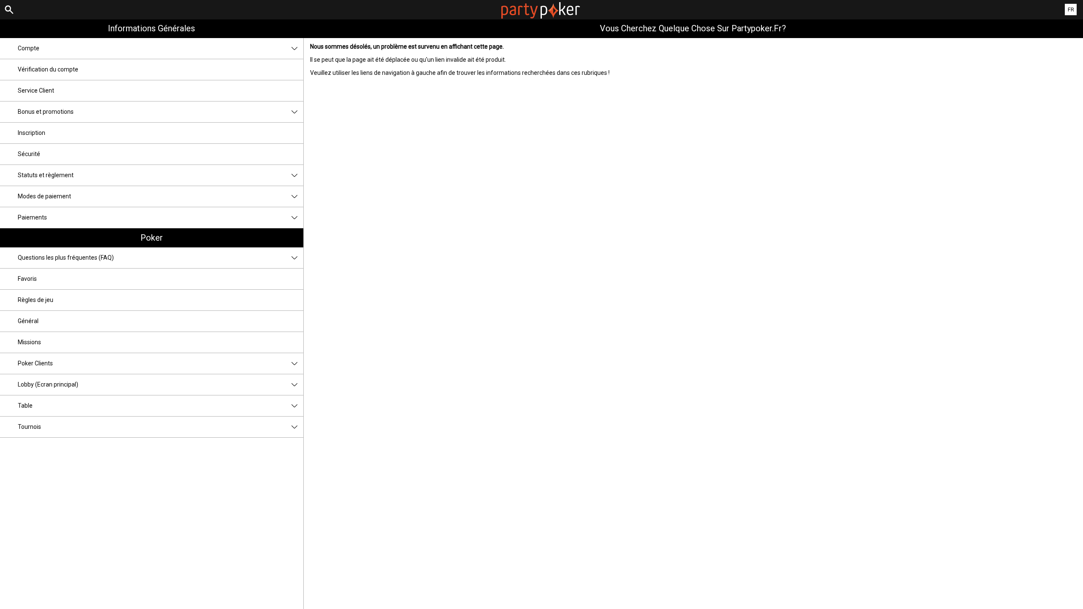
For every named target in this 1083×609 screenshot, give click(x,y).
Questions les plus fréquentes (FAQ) (66, 257)
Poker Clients (35, 363)
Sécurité (29, 154)
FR (1071, 9)
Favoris (27, 278)
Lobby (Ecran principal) (48, 384)
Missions (29, 342)
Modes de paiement (44, 196)
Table (25, 405)
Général (28, 321)
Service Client (36, 90)
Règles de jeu (35, 299)
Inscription (31, 132)
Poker (151, 238)
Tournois (29, 426)
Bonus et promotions (46, 111)
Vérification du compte (48, 69)
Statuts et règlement (46, 175)
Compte (28, 48)
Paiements (32, 217)
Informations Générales (151, 28)
